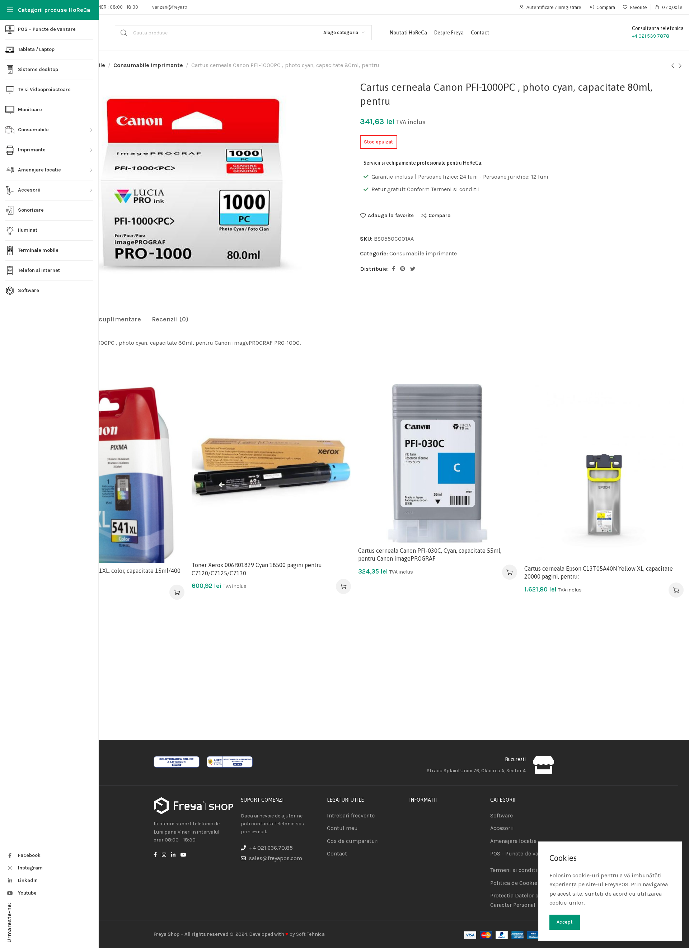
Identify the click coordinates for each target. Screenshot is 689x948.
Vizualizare (171, 431)
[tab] (103, 319)
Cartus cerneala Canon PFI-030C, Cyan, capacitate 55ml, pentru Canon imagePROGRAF (429, 554)
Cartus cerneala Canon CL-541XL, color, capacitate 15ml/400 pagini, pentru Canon (103, 574)
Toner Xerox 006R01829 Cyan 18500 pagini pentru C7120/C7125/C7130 (257, 569)
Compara (439, 215)
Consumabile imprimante (148, 65)
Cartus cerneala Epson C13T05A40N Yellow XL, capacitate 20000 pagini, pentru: (598, 572)
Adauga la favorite (391, 215)
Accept (565, 922)
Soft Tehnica (310, 934)
